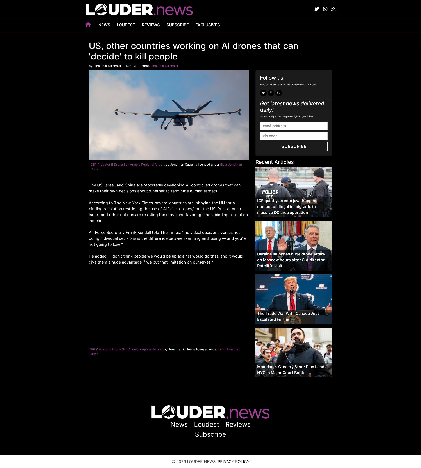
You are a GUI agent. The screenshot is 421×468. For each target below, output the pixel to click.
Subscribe (177, 25)
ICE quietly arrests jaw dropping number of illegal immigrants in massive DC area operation (287, 206)
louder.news (139, 10)
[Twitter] (316, 9)
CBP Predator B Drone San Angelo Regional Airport (128, 164)
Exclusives (207, 25)
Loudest (126, 25)
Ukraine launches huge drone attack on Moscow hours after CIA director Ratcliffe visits (291, 260)
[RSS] (333, 9)
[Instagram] (325, 9)
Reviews (151, 25)
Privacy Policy (234, 461)
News (104, 25)
